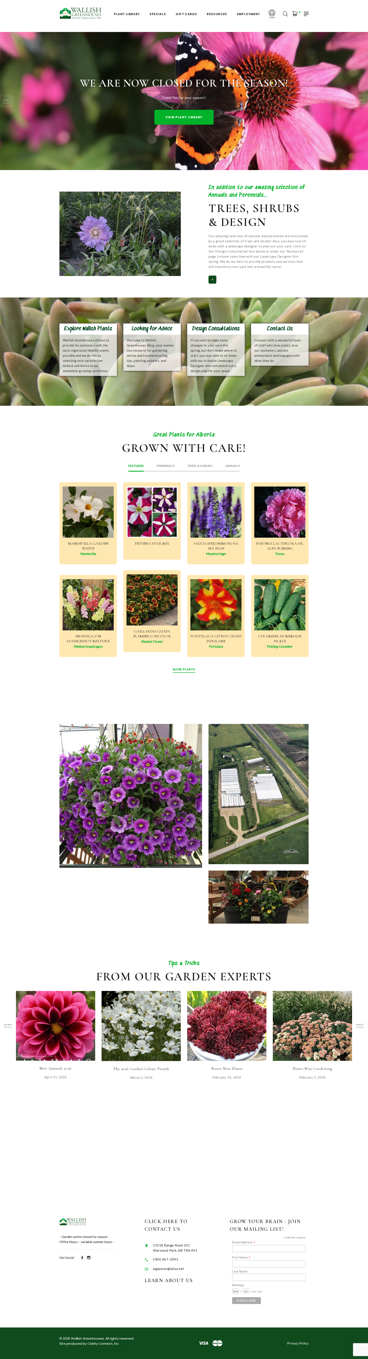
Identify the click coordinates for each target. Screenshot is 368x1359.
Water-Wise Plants (141, 1068)
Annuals (232, 466)
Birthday (238, 1285)
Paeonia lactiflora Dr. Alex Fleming (280, 546)
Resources (217, 14)
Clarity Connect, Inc (103, 1343)
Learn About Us (169, 1280)
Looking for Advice (152, 329)
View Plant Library (183, 117)
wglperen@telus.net (168, 1269)
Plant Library (127, 14)
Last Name (239, 1271)
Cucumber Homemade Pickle (279, 638)
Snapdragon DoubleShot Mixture (88, 638)
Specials (158, 14)
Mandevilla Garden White (88, 546)
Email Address (243, 1242)
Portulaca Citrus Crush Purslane (216, 638)
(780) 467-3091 (165, 1259)
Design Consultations (216, 329)
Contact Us (280, 329)
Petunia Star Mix (152, 543)
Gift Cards (186, 14)
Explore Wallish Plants (88, 329)
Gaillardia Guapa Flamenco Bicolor (152, 633)
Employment (248, 14)
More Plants (184, 669)
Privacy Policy (298, 1343)
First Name (241, 1257)
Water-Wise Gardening (227, 1068)
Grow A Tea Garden (312, 1068)
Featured (136, 466)
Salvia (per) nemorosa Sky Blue (216, 546)
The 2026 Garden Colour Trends (55, 1068)
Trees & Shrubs (200, 466)
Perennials (166, 466)
